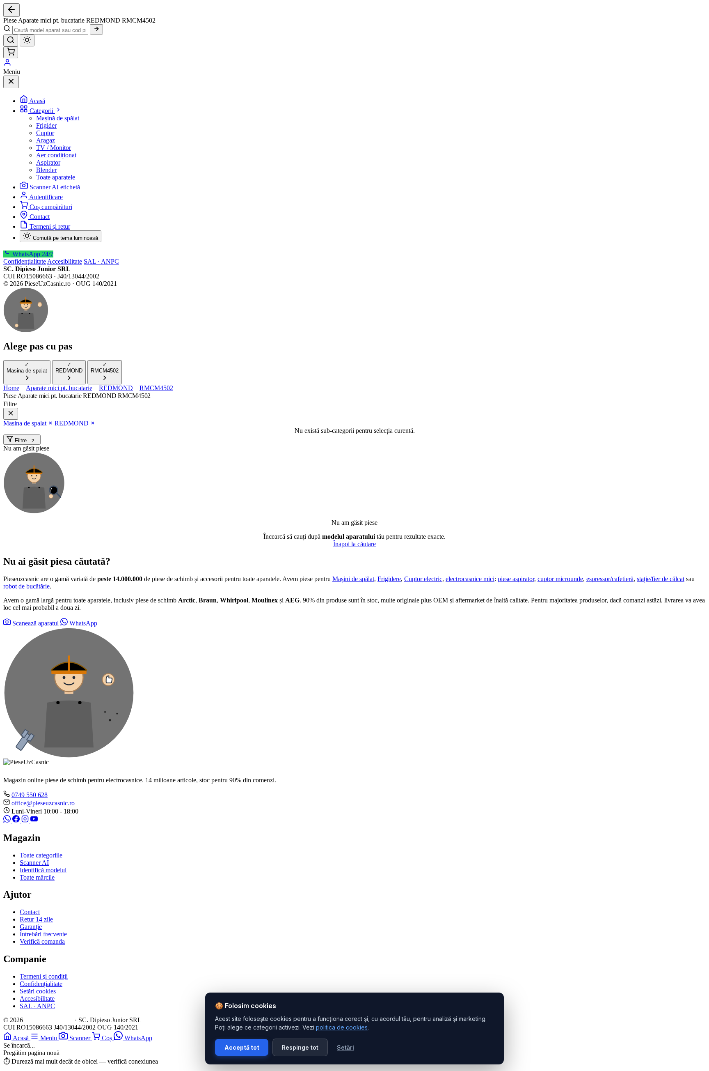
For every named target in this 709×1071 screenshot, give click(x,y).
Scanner (80, 1037)
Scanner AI (34, 862)
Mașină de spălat (57, 118)
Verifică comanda (42, 941)
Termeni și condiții (44, 976)
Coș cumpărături (51, 206)
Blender (46, 169)
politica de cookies (342, 1027)
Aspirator (48, 162)
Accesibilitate (64, 261)
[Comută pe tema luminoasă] (27, 40)
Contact (40, 216)
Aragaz (45, 140)
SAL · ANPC (101, 261)
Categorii (42, 110)
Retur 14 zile (36, 919)
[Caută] (96, 29)
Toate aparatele (55, 177)
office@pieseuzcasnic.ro (43, 803)
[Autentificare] (7, 64)
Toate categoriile (41, 855)
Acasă (37, 100)
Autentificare (46, 196)
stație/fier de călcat (660, 578)
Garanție (31, 926)
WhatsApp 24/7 (32, 254)
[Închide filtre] (10, 414)
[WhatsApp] (7, 820)
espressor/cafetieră (610, 578)
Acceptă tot (241, 1047)
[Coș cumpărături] (10, 52)
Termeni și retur (50, 226)
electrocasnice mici (470, 578)
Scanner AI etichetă (55, 187)
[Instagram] (25, 820)
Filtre (23, 440)
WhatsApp (82, 623)
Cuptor (45, 132)
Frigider (46, 125)
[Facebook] (16, 820)
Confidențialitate (24, 261)
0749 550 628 (29, 794)
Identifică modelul (43, 869)
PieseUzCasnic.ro (49, 1019)
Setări (345, 1047)
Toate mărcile (37, 877)
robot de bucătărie (26, 586)
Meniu (49, 1037)
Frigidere (389, 578)
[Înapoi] (11, 10)
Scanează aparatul (35, 623)
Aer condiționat (56, 155)
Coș (108, 1037)
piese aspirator (516, 578)
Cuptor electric (423, 578)
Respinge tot (300, 1047)
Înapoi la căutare (354, 543)
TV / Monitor (53, 147)
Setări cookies (38, 991)
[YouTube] (34, 820)
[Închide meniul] (11, 82)
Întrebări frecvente (43, 934)
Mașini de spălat (353, 578)
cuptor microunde (560, 578)
